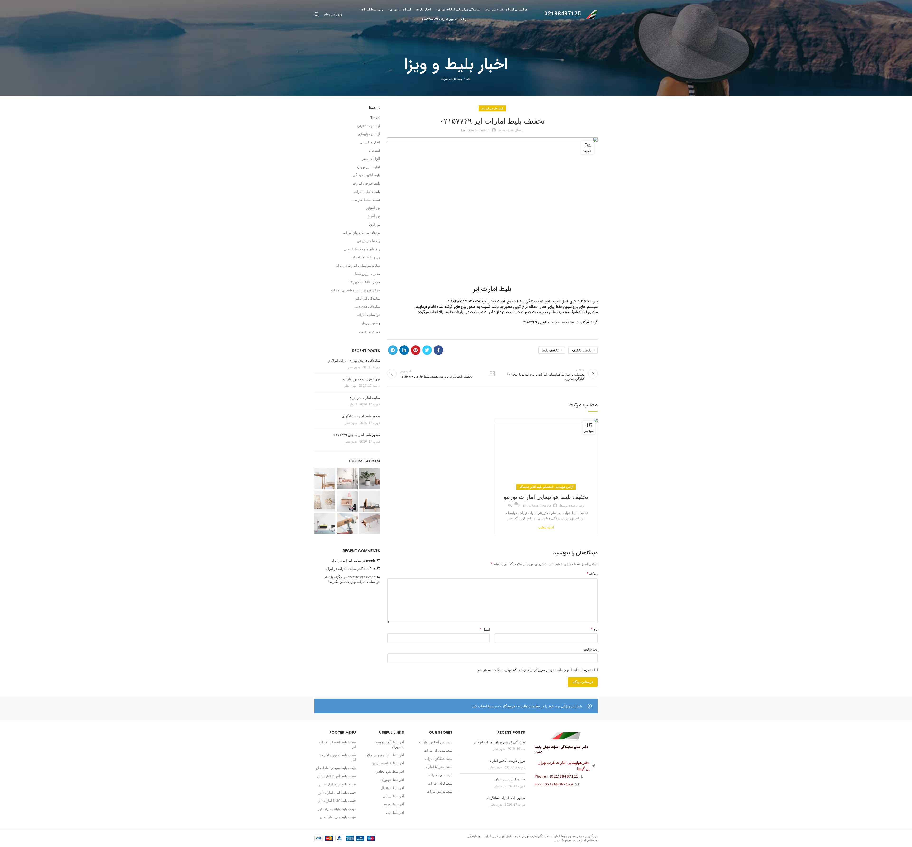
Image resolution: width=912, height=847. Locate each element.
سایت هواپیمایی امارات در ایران (358, 265)
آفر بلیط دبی (395, 812)
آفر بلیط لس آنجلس (390, 771)
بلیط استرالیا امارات (438, 767)
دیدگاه (592, 573)
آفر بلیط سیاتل (393, 796)
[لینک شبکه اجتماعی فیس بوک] (438, 350)
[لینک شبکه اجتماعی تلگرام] (393, 350)
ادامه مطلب (546, 527)
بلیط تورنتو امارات (439, 791)
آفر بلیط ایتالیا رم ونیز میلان (385, 755)
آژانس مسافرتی (368, 126)
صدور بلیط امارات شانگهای (360, 416)
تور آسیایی (372, 208)
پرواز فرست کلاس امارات (361, 379)
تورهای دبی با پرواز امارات (361, 232)
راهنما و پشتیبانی (368, 241)
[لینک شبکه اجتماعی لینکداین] (404, 350)
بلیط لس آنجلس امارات (435, 742)
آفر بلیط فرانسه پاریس (387, 763)
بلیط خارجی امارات (451, 79)
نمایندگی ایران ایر (367, 298)
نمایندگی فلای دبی (367, 307)
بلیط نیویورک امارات (438, 750)
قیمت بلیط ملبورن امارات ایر (338, 757)
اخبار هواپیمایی (370, 142)
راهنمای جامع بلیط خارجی (362, 249)
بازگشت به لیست (492, 373)
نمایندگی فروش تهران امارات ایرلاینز (354, 360)
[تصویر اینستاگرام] (369, 478)
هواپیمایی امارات (368, 315)
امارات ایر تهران (368, 167)
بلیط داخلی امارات (367, 192)
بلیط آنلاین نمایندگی (530, 487)
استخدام (548, 487)
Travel (375, 117)
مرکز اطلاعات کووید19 (364, 282)
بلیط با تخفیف (581, 350)
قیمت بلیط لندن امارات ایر (337, 792)
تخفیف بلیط (550, 350)
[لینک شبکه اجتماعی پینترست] (415, 350)
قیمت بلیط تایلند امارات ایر (337, 809)
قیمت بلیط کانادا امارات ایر (337, 801)
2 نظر (353, 404)
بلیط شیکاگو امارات (438, 759)
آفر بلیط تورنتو (394, 804)
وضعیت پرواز (370, 323)
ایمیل (485, 629)
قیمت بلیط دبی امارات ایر (337, 817)
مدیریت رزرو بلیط (367, 273)
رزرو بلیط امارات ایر (365, 257)
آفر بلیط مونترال (392, 788)
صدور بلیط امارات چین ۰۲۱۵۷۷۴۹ (356, 435)
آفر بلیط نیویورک (392, 780)
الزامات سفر (371, 159)
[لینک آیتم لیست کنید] (565, 776)
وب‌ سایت (591, 649)
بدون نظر (354, 367)
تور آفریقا (373, 216)
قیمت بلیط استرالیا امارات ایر (337, 744)
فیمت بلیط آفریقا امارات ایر (336, 776)
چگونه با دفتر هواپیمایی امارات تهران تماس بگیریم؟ (352, 579)
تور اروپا (374, 224)
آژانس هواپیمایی (564, 487)
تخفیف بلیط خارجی (366, 200)
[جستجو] (317, 14)
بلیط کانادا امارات (440, 783)
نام (594, 629)
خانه (468, 79)
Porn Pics (368, 568)
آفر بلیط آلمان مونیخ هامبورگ (390, 744)
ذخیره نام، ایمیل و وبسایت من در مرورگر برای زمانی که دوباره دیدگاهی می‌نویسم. (534, 670)
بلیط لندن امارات (440, 775)
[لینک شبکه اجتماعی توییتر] (427, 350)
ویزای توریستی (369, 331)
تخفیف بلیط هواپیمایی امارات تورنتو (546, 496)
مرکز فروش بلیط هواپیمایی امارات (355, 290)
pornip (371, 560)
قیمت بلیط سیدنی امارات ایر (335, 768)
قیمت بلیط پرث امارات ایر (337, 784)
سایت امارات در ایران (364, 397)
